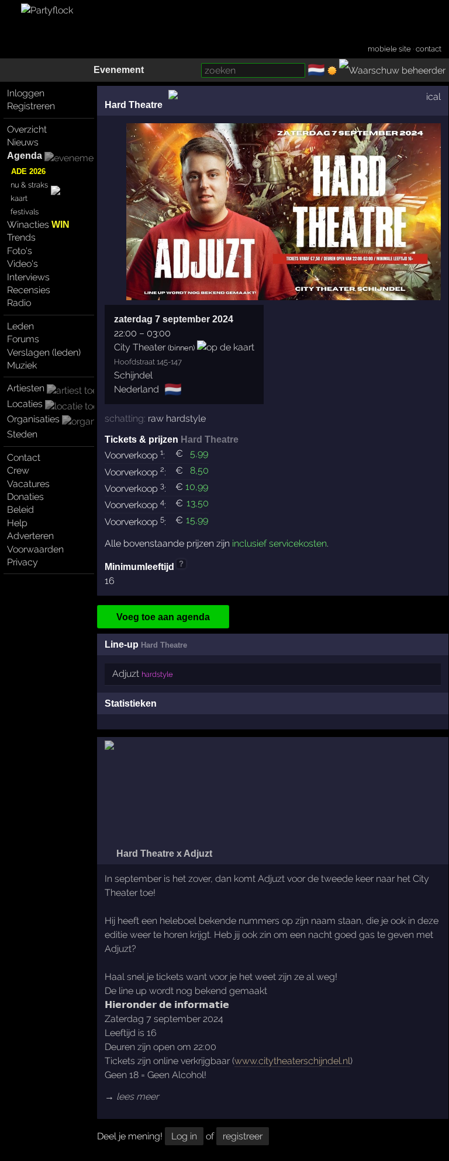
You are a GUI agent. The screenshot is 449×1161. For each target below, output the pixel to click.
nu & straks (29, 184)
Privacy (22, 562)
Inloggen (25, 93)
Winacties (38, 224)
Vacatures (28, 483)
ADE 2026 (28, 171)
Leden (20, 326)
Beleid (20, 509)
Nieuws (23, 142)
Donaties (25, 496)
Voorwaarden (35, 549)
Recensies (28, 290)
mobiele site (389, 48)
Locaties (25, 403)
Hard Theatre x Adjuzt (163, 853)
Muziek (22, 365)
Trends (21, 237)
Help (17, 523)
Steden (22, 434)
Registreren (31, 106)
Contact (23, 457)
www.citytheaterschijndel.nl (292, 1060)
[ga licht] (332, 70)
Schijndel (133, 375)
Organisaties (33, 419)
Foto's (19, 250)
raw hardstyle (177, 418)
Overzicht (27, 129)
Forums (23, 339)
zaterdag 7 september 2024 (173, 319)
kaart (19, 198)
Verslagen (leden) (44, 352)
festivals (25, 211)
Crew (18, 470)
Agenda (24, 156)
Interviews (28, 277)
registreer (243, 1136)
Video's (22, 263)
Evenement (119, 70)
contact (428, 48)
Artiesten (25, 388)
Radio (19, 302)
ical (433, 96)
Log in (184, 1136)
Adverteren (30, 535)
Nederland (136, 389)
